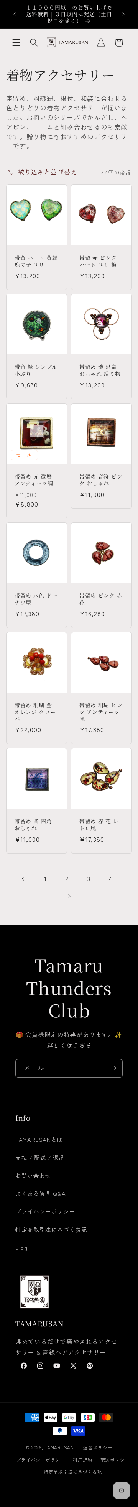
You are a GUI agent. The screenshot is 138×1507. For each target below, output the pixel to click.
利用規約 (82, 1460)
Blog (21, 1247)
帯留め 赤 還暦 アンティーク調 (34, 480)
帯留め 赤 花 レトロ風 (98, 824)
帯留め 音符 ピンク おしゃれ (100, 480)
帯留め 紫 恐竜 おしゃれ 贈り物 (100, 370)
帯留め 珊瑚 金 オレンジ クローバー (35, 712)
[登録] (113, 1068)
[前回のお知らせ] (14, 14)
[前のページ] (23, 878)
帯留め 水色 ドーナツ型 (36, 599)
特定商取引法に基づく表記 (51, 1229)
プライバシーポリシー (45, 1211)
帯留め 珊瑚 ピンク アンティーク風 (100, 712)
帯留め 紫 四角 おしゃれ (33, 824)
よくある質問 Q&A (40, 1193)
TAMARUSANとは (39, 1139)
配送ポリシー (115, 1460)
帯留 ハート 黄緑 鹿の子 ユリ (36, 261)
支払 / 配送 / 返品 (40, 1157)
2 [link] (67, 878)
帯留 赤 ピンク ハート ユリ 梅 (98, 261)
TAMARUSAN (59, 1447)
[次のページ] (69, 896)
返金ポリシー (97, 1447)
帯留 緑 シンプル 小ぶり (36, 370)
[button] (16, 43)
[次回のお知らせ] (123, 14)
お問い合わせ (33, 1175)
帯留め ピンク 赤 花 (100, 599)
